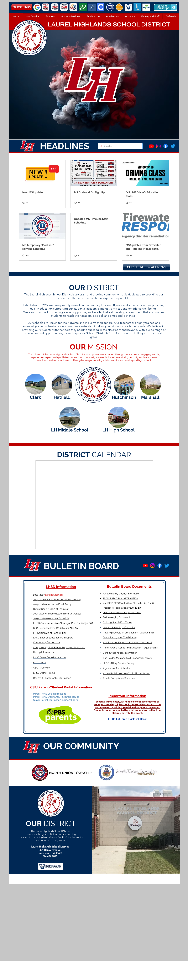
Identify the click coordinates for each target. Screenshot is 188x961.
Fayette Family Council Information (122, 593)
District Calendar (54, 594)
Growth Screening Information (119, 627)
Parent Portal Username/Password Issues (56, 696)
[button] (32, 16)
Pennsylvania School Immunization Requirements (130, 647)
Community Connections (46, 642)
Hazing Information (43, 652)
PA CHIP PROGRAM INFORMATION (120, 598)
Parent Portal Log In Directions (49, 693)
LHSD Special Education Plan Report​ (53, 637)
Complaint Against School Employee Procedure (59, 647)
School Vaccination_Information (120, 652)
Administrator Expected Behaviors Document (127, 642)
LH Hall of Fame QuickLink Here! (127, 719)
